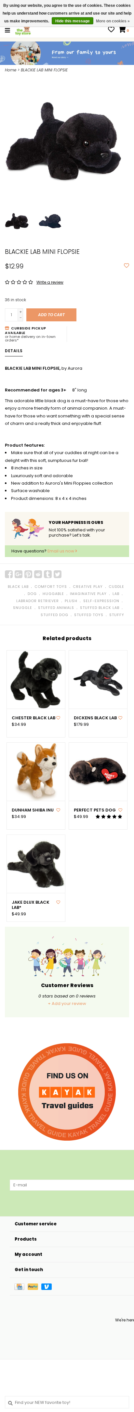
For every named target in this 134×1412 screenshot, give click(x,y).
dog (32, 593)
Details (14, 350)
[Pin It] (28, 574)
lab (116, 593)
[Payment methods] (21, 1286)
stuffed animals (56, 607)
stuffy (116, 614)
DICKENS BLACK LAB (95, 718)
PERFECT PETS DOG (95, 810)
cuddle (116, 586)
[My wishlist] (111, 30)
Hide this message (72, 21)
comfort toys (50, 586)
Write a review (49, 282)
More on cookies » (113, 21)
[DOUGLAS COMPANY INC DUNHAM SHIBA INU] (36, 772)
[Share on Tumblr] (48, 574)
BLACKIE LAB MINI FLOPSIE (44, 70)
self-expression (101, 600)
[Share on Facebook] (9, 574)
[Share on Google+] (18, 574)
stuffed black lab (99, 607)
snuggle (22, 607)
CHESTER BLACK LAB (33, 718)
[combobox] (67, 1402)
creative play (88, 586)
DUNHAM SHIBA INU (33, 810)
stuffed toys (88, 614)
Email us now (61, 551)
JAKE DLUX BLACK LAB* (30, 905)
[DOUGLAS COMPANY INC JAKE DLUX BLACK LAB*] (36, 864)
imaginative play (88, 593)
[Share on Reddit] (38, 574)
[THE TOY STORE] (23, 30)
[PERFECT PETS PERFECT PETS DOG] (98, 772)
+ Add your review (67, 1003)
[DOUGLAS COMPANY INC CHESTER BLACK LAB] (36, 679)
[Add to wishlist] (126, 266)
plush (71, 600)
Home (10, 70)
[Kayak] (67, 1092)
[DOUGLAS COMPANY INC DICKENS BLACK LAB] (98, 679)
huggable (53, 593)
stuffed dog (54, 614)
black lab (18, 586)
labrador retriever (37, 600)
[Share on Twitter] (57, 574)
